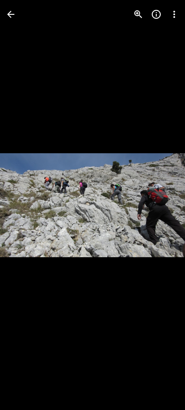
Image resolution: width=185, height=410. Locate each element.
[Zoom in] (138, 14)
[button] (25, 205)
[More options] (174, 14)
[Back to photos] (11, 14)
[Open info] (156, 14)
